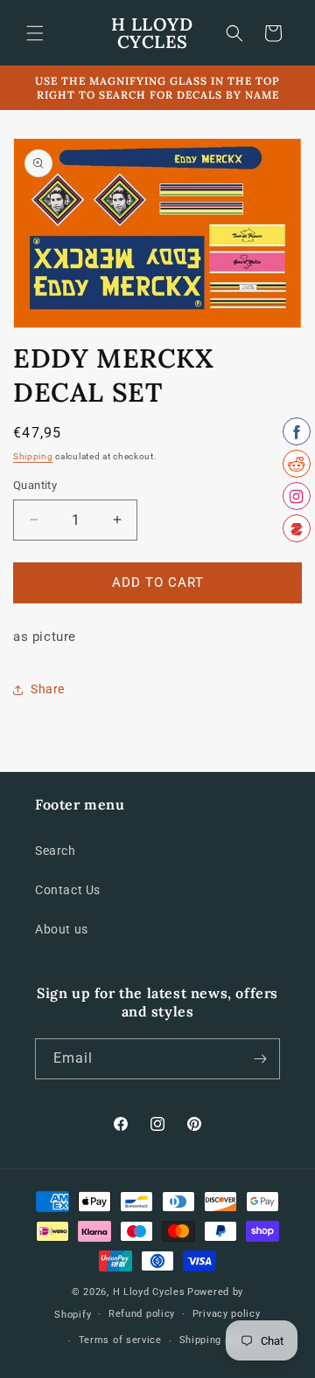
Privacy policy (226, 1313)
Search (55, 851)
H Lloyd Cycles (149, 1292)
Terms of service (120, 1340)
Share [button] (48, 689)
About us (61, 929)
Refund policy (141, 1313)
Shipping (33, 456)
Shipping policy (217, 1340)
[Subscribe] (260, 1058)
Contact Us (68, 890)
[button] (35, 33)
